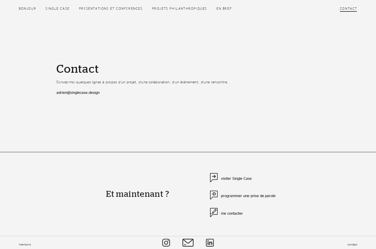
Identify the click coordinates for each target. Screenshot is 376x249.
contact (352, 244)
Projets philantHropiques (179, 8)
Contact (348, 8)
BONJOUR (27, 8)
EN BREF (224, 8)
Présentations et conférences (111, 8)
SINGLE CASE (58, 8)
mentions (25, 244)
